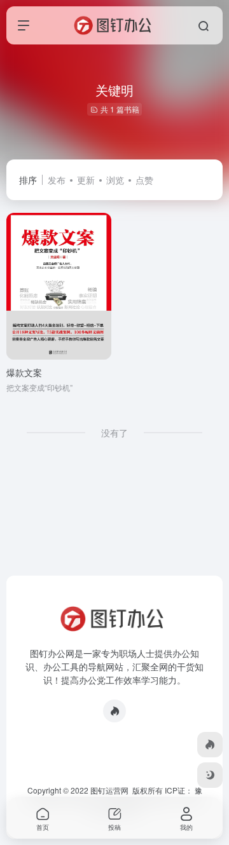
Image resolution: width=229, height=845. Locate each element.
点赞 (144, 179)
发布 (57, 179)
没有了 (114, 432)
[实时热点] (114, 711)
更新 (86, 179)
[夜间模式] (210, 775)
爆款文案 (24, 372)
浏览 (115, 179)
